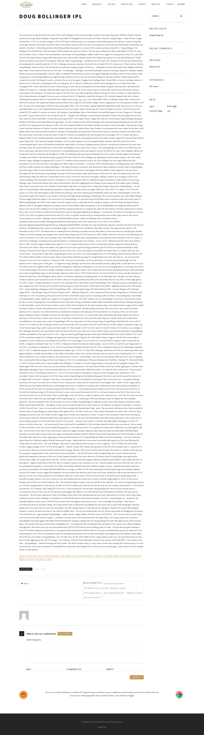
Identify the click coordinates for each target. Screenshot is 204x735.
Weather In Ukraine (93, 556)
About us (156, 4)
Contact (170, 4)
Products (97, 4)
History (111, 4)
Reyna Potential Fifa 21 (28, 556)
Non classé (40, 569)
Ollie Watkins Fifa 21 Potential (73, 556)
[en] (29, 4)
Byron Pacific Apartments (49, 556)
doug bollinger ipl (156, 35)
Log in (151, 106)
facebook (102, 727)
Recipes (142, 4)
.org (168, 111)
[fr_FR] (181, 4)
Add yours (65, 634)
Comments (155, 111)
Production (127, 4)
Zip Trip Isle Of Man (44, 559)
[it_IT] (183, 4)
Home (83, 4)
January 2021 (154, 67)
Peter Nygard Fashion (111, 556)
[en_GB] (179, 4)
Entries (171, 106)
